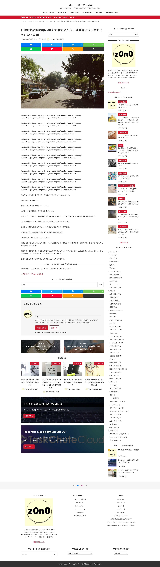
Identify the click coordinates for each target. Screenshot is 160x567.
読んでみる (29, 416)
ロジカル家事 (113, 388)
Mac (110, 323)
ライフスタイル (113, 336)
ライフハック (59, 39)
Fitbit (111, 317)
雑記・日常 (112, 427)
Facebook (47, 332)
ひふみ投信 (112, 297)
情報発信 (111, 431)
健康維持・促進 (114, 356)
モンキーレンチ (80, 564)
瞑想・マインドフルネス (117, 369)
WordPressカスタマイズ (117, 437)
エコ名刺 (112, 281)
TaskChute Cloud (115, 340)
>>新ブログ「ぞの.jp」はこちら (32, 274)
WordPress (97, 564)
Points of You (114, 274)
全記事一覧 (121, 506)
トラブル (112, 385)
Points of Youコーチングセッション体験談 (121, 525)
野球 (110, 268)
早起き (111, 359)
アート (111, 255)
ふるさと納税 (113, 301)
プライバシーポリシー (121, 516)
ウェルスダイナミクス (116, 401)
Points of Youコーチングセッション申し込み (121, 522)
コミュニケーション (115, 408)
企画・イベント (114, 421)
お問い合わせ (121, 512)
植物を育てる (113, 362)
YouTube (64, 332)
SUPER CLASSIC (114, 278)
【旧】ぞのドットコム (80, 4)
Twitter (38, 332)
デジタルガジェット (114, 310)
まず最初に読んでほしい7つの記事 (121, 519)
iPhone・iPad (114, 320)
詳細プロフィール (123, 83)
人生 (109, 395)
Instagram (55, 332)
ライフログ (112, 353)
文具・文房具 (113, 287)
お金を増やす (113, 294)
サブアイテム (113, 326)
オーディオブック (114, 343)
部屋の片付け (113, 379)
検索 (100, 285)
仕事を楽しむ (113, 304)
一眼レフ (112, 333)
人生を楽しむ (113, 418)
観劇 (110, 265)
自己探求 (112, 424)
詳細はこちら (41, 328)
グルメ (111, 258)
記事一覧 (54, 328)
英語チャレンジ (114, 372)
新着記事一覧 (124, 242)
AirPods (112, 314)
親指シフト (112, 375)
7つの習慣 (112, 398)
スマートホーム (114, 330)
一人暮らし (111, 382)
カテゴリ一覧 (121, 509)
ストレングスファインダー (117, 411)
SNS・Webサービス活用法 (117, 434)
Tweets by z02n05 (114, 92)
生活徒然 (112, 392)
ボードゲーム (113, 284)
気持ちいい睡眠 (114, 366)
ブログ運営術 (113, 440)
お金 (109, 291)
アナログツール (113, 271)
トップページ (121, 499)
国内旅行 (112, 262)
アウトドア (111, 252)
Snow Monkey (63, 564)
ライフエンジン (114, 414)
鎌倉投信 (112, 307)
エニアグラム (113, 405)
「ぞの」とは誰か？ (80, 499)
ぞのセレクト (80, 503)
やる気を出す (113, 346)
